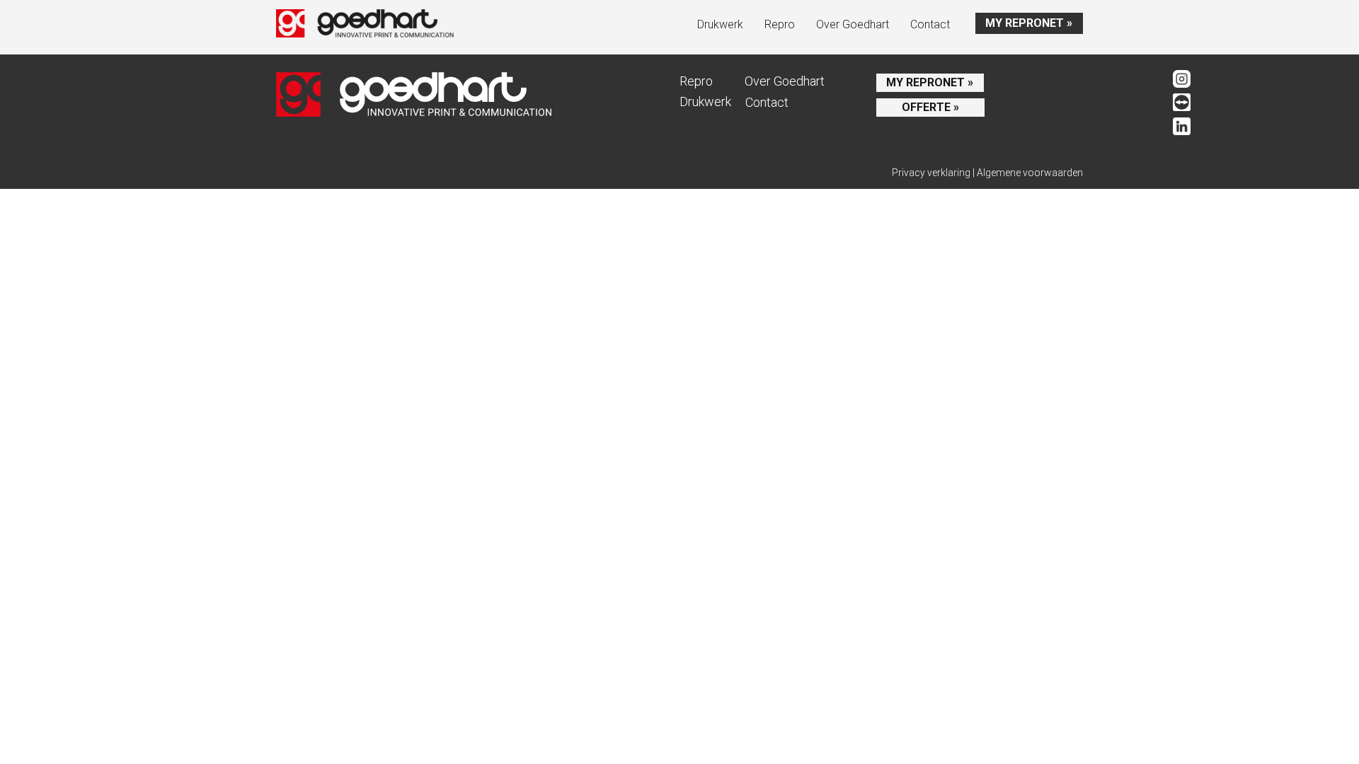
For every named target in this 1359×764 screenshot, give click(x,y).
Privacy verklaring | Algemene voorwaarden (987, 172)
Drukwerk (720, 24)
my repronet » (1028, 23)
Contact (930, 24)
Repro (779, 24)
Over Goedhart (852, 24)
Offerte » (930, 107)
